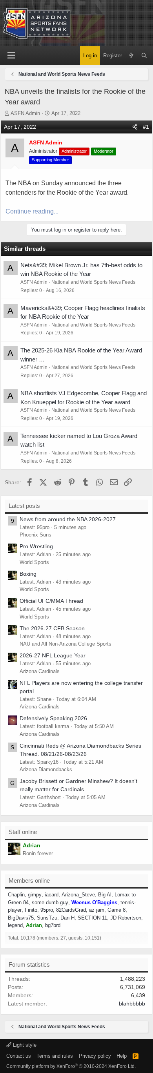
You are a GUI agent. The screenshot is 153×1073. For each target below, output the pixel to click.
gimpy (35, 895)
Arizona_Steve (78, 895)
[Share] (135, 127)
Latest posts (24, 505)
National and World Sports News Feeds (93, 282)
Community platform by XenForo (71, 1066)
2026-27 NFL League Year (53, 655)
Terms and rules (54, 1056)
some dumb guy (50, 902)
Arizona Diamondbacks (46, 769)
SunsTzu (47, 918)
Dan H (67, 918)
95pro (46, 910)
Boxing (28, 574)
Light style (23, 1045)
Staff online (23, 831)
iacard (51, 895)
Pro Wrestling (36, 546)
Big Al (104, 895)
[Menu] (11, 55)
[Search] (144, 55)
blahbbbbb (132, 1003)
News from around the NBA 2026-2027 (68, 519)
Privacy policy (95, 1056)
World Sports (34, 562)
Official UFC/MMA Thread (51, 601)
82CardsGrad (71, 910)
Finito (31, 910)
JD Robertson (125, 918)
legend (15, 925)
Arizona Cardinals (40, 671)
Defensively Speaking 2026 (53, 718)
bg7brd (52, 925)
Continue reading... (31, 211)
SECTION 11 (92, 918)
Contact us (18, 1056)
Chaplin (16, 895)
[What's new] (131, 55)
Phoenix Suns (35, 535)
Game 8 (116, 910)
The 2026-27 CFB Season (52, 628)
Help (122, 1056)
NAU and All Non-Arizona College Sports (65, 644)
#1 (146, 127)
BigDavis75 (21, 918)
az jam (96, 910)
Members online (29, 880)
